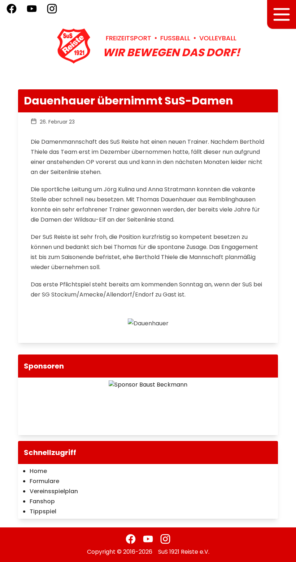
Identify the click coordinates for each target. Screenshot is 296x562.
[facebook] (130, 539)
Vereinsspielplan (54, 491)
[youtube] (148, 539)
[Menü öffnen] (281, 14)
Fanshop (42, 501)
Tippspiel (43, 511)
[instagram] (165, 539)
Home (38, 471)
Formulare (44, 481)
